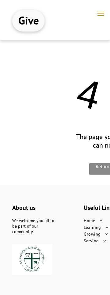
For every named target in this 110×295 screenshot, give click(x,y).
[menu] (101, 14)
